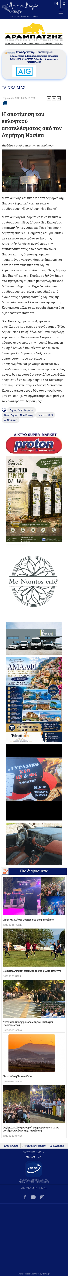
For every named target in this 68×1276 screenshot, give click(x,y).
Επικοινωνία (11, 1145)
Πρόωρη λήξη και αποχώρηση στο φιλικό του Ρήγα (32, 970)
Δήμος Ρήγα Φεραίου (21, 410)
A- (54, 98)
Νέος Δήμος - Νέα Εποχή (18, 415)
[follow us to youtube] (33, 1197)
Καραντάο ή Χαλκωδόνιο (17, 1076)
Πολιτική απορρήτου (34, 1145)
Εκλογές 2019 (45, 415)
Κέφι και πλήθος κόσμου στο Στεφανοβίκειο (28, 919)
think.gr (45, 1273)
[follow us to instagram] (42, 1197)
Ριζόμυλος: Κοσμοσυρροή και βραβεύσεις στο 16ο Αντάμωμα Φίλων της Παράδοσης (31, 1129)
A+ (49, 98)
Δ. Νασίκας (10, 419)
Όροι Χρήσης (56, 1145)
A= (58, 98)
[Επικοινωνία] (55, 3)
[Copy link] (5, 103)
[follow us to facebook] (25, 1197)
